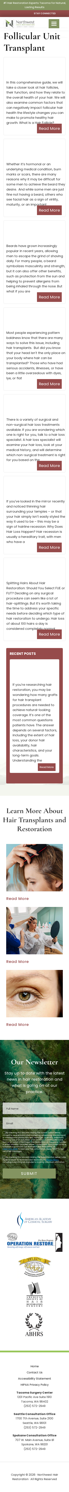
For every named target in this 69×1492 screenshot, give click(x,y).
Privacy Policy (52, 1160)
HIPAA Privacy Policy (35, 1385)
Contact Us (34, 1372)
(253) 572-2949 (10, 1149)
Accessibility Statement (34, 1379)
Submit (29, 1173)
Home (34, 1366)
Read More (49, 128)
